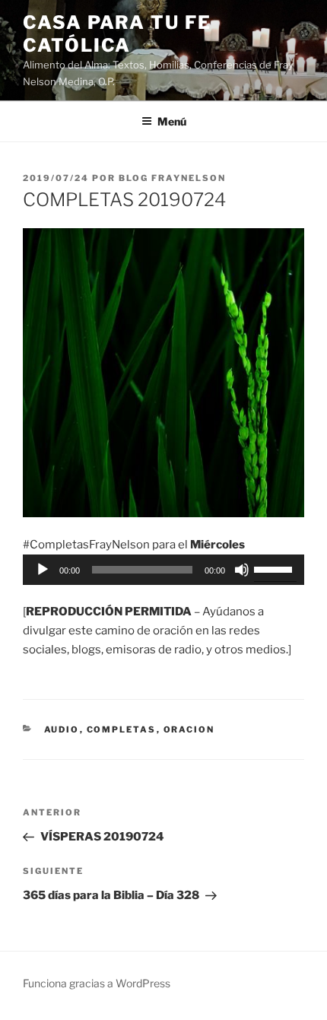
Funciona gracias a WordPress (96, 983)
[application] (163, 569)
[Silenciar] (241, 569)
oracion (189, 729)
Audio (62, 729)
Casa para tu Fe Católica (117, 33)
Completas (122, 729)
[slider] (275, 568)
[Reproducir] (42, 569)
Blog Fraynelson (172, 178)
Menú (171, 121)
